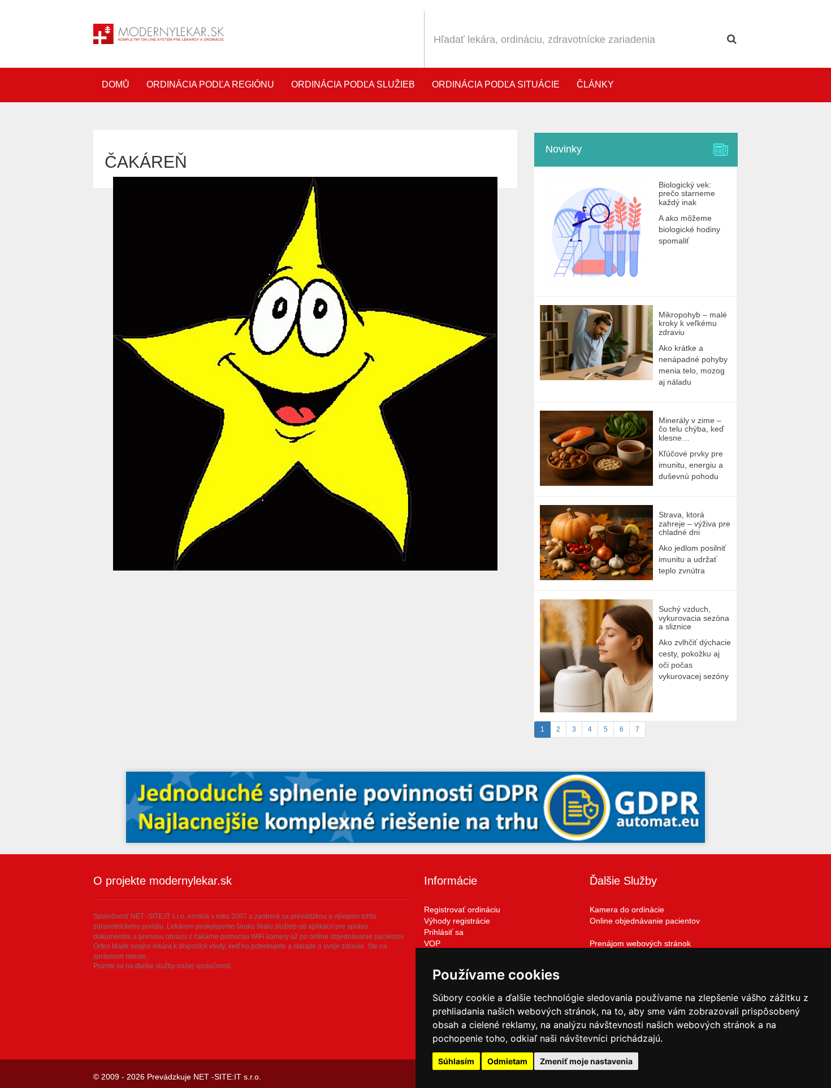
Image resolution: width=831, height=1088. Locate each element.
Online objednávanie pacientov (645, 920)
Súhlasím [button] (456, 1061)
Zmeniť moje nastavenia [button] (586, 1061)
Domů (115, 84)
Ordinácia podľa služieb (353, 84)
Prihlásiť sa (444, 932)
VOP (432, 943)
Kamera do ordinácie (627, 909)
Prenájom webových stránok (640, 943)
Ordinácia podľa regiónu (210, 84)
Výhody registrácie (457, 920)
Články (595, 84)
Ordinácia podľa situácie (496, 84)
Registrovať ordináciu (462, 909)
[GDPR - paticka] (415, 807)
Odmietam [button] (507, 1061)
